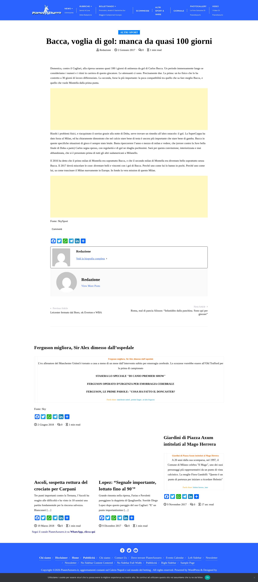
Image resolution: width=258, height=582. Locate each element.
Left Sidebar (194, 557)
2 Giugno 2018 (46, 424)
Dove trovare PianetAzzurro (146, 557)
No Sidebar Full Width (129, 562)
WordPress (194, 569)
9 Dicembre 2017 (112, 525)
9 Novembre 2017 (176, 504)
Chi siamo (104, 557)
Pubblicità (151, 562)
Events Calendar (175, 557)
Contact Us (121, 557)
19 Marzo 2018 (46, 525)
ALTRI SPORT (129, 32)
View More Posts (90, 285)
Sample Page (188, 562)
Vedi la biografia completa (90, 258)
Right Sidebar (168, 562)
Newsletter (211, 557)
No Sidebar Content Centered (97, 562)
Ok (207, 577)
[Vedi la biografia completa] (106, 258)
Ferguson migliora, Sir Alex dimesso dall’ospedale (84, 347)
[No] (254, 577)
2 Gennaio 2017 (126, 49)
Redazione (105, 49)
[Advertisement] (129, 109)
